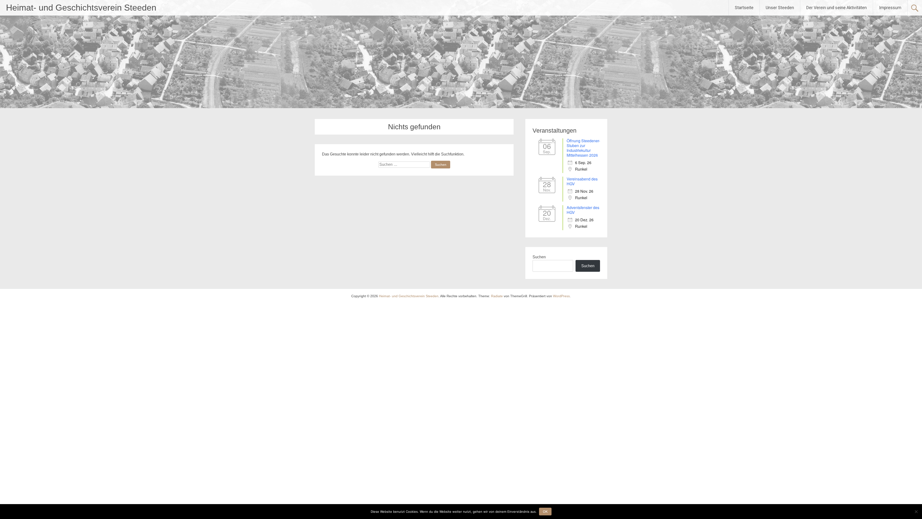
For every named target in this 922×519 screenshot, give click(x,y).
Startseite (744, 7)
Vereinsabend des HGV (582, 181)
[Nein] (916, 511)
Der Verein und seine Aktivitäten (836, 7)
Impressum (890, 7)
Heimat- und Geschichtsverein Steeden (81, 7)
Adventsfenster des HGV (583, 210)
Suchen (539, 257)
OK (545, 511)
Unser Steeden (780, 7)
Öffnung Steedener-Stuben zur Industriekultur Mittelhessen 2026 (583, 148)
